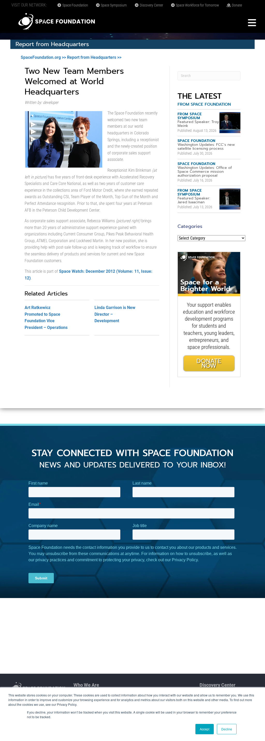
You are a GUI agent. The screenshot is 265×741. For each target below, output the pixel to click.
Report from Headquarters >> (94, 57)
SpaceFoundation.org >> (43, 57)
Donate (236, 5)
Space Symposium (113, 5)
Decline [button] (226, 729)
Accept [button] (204, 729)
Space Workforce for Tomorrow (197, 5)
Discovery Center (151, 5)
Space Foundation (75, 5)
